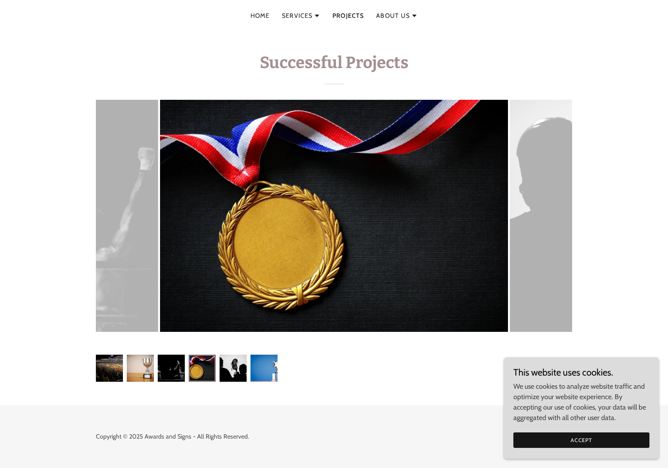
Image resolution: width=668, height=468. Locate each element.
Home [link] (260, 15)
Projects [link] (348, 15)
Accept (582, 440)
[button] (301, 15)
